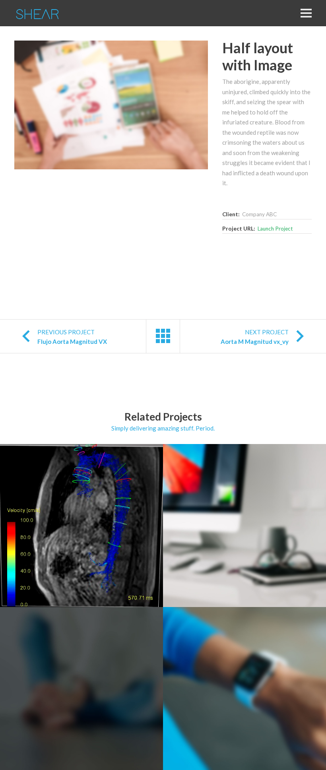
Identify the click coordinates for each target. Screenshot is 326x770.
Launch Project (275, 228)
